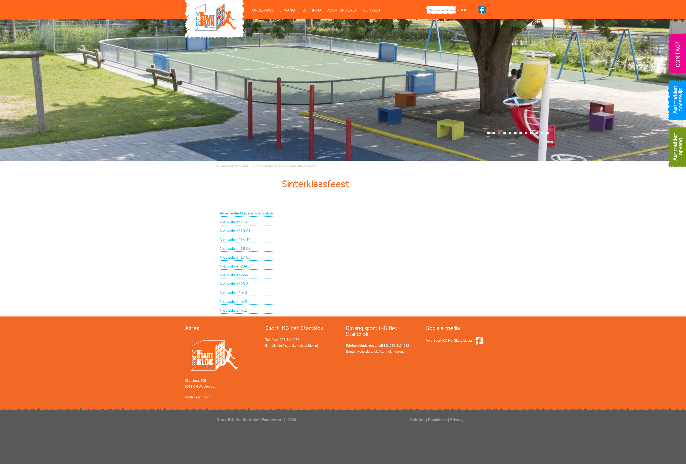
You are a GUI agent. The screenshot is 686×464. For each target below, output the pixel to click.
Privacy (457, 419)
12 (547, 133)
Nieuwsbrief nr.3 (233, 293)
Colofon (417, 419)
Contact (372, 10)
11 (542, 133)
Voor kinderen (341, 10)
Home (256, 166)
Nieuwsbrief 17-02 (235, 222)
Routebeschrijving (198, 397)
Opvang (287, 10)
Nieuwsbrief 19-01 (235, 231)
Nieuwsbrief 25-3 (234, 284)
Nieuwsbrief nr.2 (233, 301)
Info (316, 10)
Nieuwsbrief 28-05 (235, 266)
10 (536, 133)
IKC (303, 10)
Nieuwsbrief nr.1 (233, 310)
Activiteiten (274, 166)
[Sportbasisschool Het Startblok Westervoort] (214, 18)
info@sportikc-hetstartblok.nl (297, 346)
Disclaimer (437, 419)
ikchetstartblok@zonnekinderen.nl (382, 351)
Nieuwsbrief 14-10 (235, 239)
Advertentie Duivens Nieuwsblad (247, 213)
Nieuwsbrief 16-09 (235, 248)
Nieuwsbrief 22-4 (234, 275)
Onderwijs (263, 10)
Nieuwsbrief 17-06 (235, 257)
